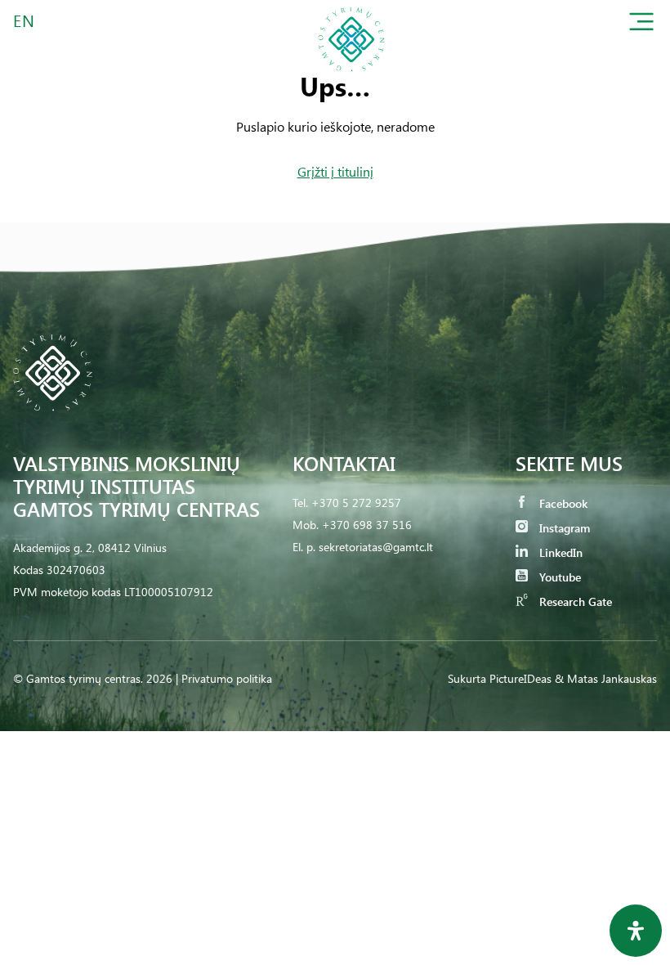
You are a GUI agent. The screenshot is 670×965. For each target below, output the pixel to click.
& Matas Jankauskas (606, 678)
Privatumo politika (226, 678)
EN (24, 20)
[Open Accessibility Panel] (636, 930)
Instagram (563, 528)
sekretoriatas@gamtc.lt (376, 546)
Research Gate (574, 601)
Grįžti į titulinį (335, 171)
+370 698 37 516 (367, 524)
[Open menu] (641, 25)
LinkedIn (559, 552)
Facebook (561, 503)
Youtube (558, 577)
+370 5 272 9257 (356, 502)
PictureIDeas (520, 678)
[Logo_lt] (351, 76)
